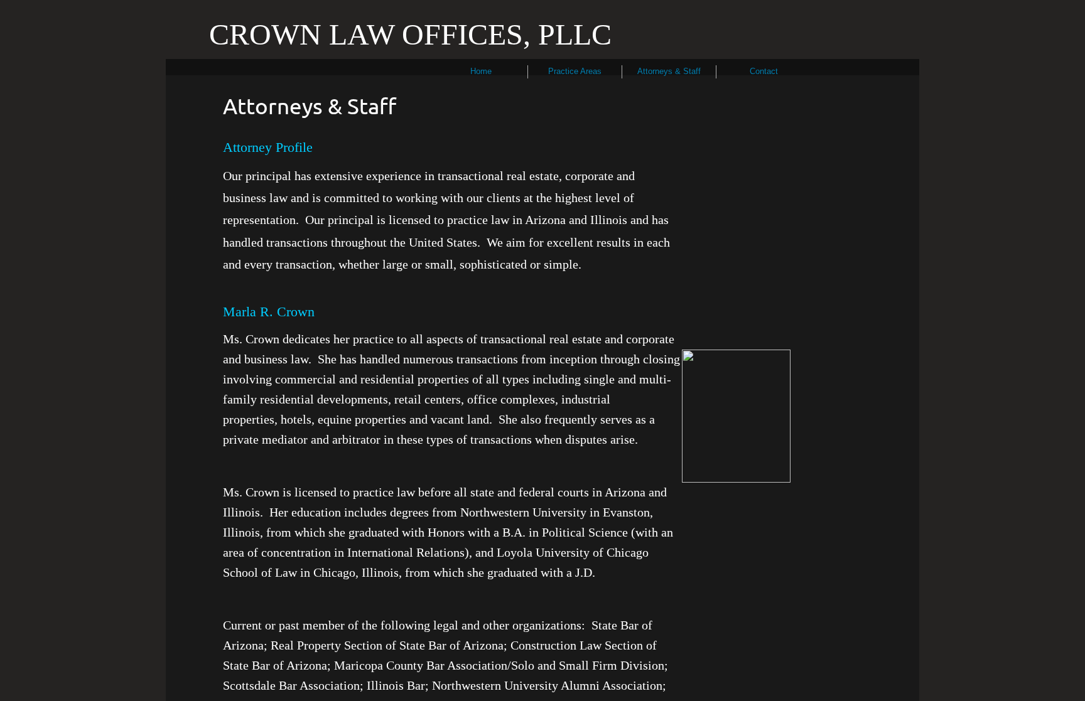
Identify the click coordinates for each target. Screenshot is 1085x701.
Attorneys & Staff (669, 71)
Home (481, 71)
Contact (764, 71)
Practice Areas (575, 71)
